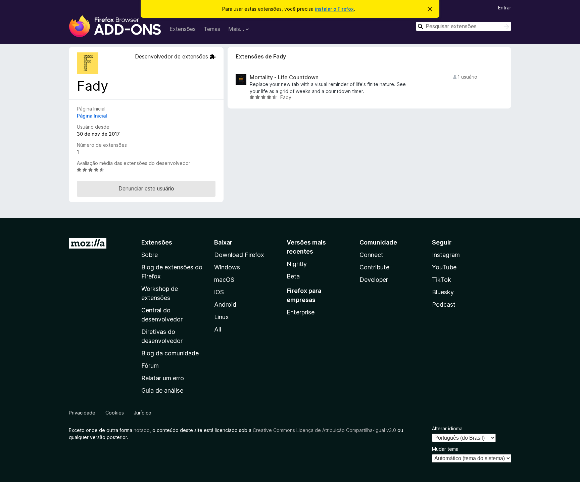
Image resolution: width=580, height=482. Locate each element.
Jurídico (142, 412)
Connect (371, 254)
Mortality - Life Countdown (284, 77)
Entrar (504, 7)
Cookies (114, 412)
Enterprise (301, 312)
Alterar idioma (447, 428)
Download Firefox (239, 254)
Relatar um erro (162, 378)
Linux (221, 316)
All (217, 329)
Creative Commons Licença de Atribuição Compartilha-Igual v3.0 (325, 430)
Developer (373, 279)
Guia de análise (162, 390)
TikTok (441, 279)
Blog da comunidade (170, 353)
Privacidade (82, 412)
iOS (219, 292)
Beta (293, 276)
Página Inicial (92, 116)
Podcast (443, 304)
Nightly (297, 263)
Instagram (446, 254)
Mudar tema (445, 449)
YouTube (444, 267)
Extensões (183, 29)
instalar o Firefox (334, 9)
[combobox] (463, 26)
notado (142, 430)
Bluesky (443, 292)
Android (225, 304)
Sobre (149, 254)
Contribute (374, 267)
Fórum (150, 365)
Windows (227, 267)
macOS (224, 279)
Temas (212, 29)
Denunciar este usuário (146, 188)
